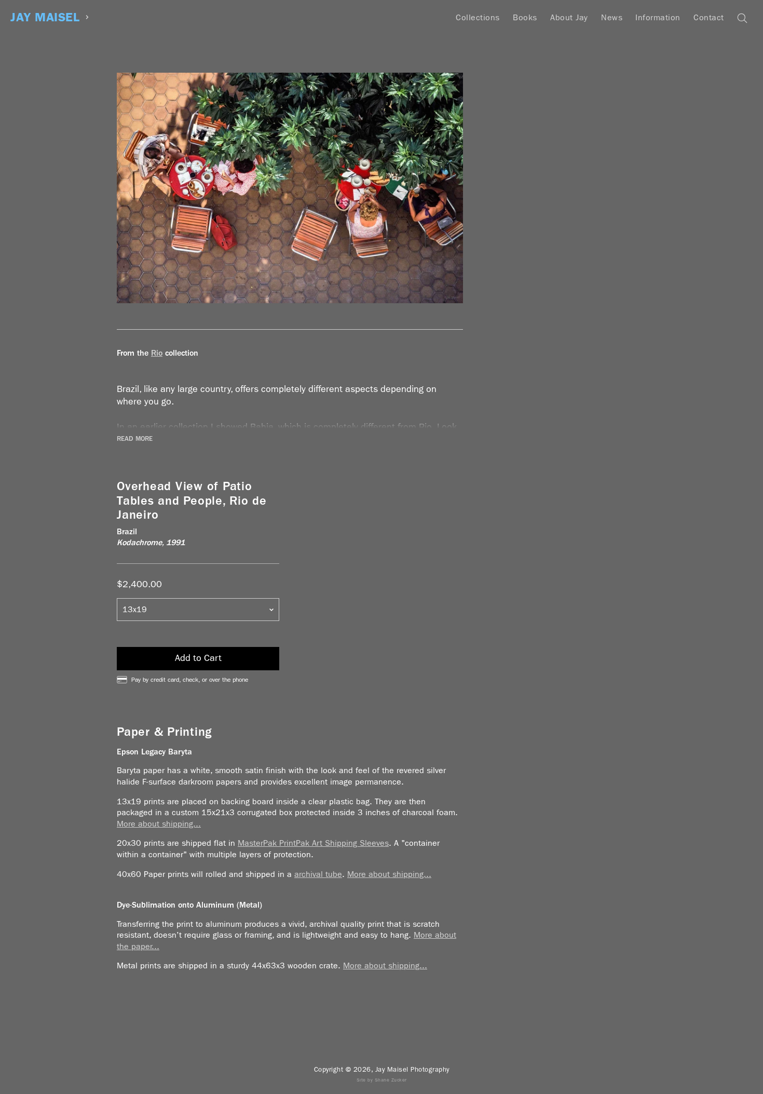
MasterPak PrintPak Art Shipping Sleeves (313, 843)
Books (525, 17)
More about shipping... (159, 824)
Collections (478, 17)
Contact (708, 17)
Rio (156, 353)
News (611, 17)
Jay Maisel (44, 17)
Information (657, 17)
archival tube (318, 874)
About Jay (569, 17)
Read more (135, 439)
